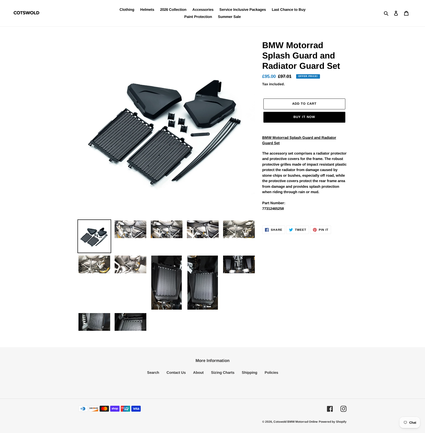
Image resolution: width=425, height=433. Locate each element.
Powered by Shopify (333, 421)
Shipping (249, 372)
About (198, 372)
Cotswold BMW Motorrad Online (295, 421)
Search (153, 372)
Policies (271, 372)
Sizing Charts (222, 372)
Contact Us (176, 372)
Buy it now (304, 117)
